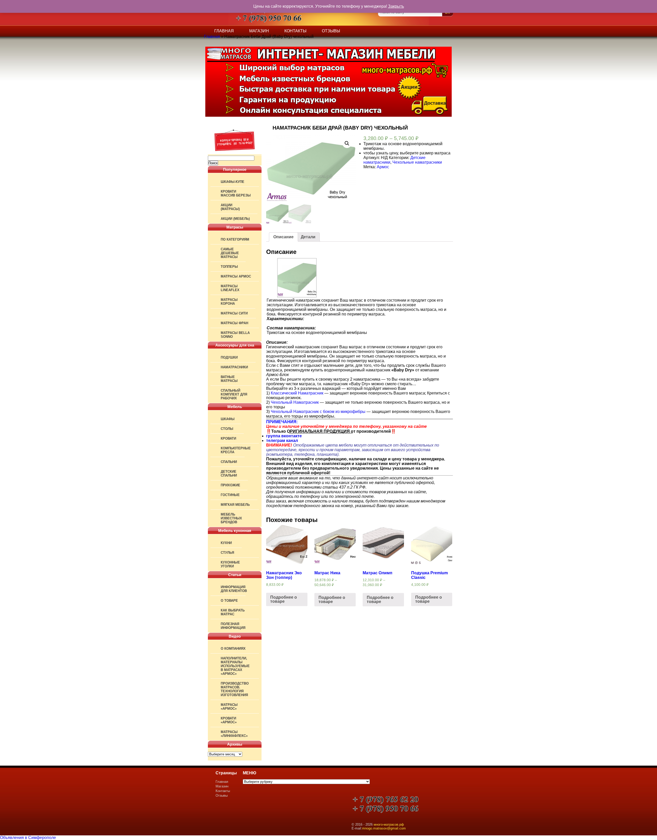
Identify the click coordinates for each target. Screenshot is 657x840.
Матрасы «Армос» (229, 706)
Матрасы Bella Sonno (235, 335)
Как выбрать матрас (233, 612)
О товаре (229, 600)
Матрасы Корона (229, 301)
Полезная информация (233, 626)
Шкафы (228, 419)
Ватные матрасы (229, 379)
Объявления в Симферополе (28, 837)
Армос (383, 167)
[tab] (283, 237)
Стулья (227, 553)
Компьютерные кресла (236, 450)
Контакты (295, 31)
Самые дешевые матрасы (230, 253)
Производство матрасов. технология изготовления (235, 689)
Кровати (228, 438)
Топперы (229, 267)
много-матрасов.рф (389, 824)
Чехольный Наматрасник (295, 402)
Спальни (229, 462)
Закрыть (396, 6)
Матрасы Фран (234, 323)
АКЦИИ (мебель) (235, 219)
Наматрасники (234, 367)
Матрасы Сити (234, 313)
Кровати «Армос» (229, 720)
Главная (224, 31)
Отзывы (331, 31)
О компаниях (233, 648)
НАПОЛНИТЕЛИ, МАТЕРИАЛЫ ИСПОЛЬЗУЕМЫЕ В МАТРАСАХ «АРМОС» (235, 666)
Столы (227, 429)
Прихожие (230, 485)
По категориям (235, 239)
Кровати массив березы (236, 193)
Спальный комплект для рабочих (234, 394)
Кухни (226, 543)
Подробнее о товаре (283, 599)
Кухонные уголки (230, 564)
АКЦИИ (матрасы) (230, 207)
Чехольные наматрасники (417, 162)
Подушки (229, 357)
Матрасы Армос (236, 276)
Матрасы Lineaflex (230, 288)
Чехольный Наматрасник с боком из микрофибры (318, 411)
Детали (308, 237)
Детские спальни (229, 473)
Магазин (259, 31)
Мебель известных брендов (231, 518)
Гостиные (230, 495)
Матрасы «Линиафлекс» (234, 734)
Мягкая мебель (235, 505)
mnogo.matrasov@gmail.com (384, 828)
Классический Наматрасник (297, 393)
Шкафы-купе (232, 182)
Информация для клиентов (234, 589)
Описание (283, 237)
